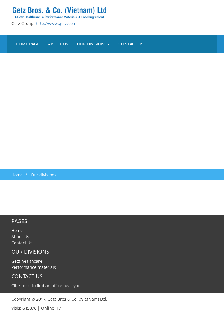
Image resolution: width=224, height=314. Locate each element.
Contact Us (131, 44)
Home (17, 175)
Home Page (27, 44)
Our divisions (92, 44)
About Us (58, 44)
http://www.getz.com (56, 23)
